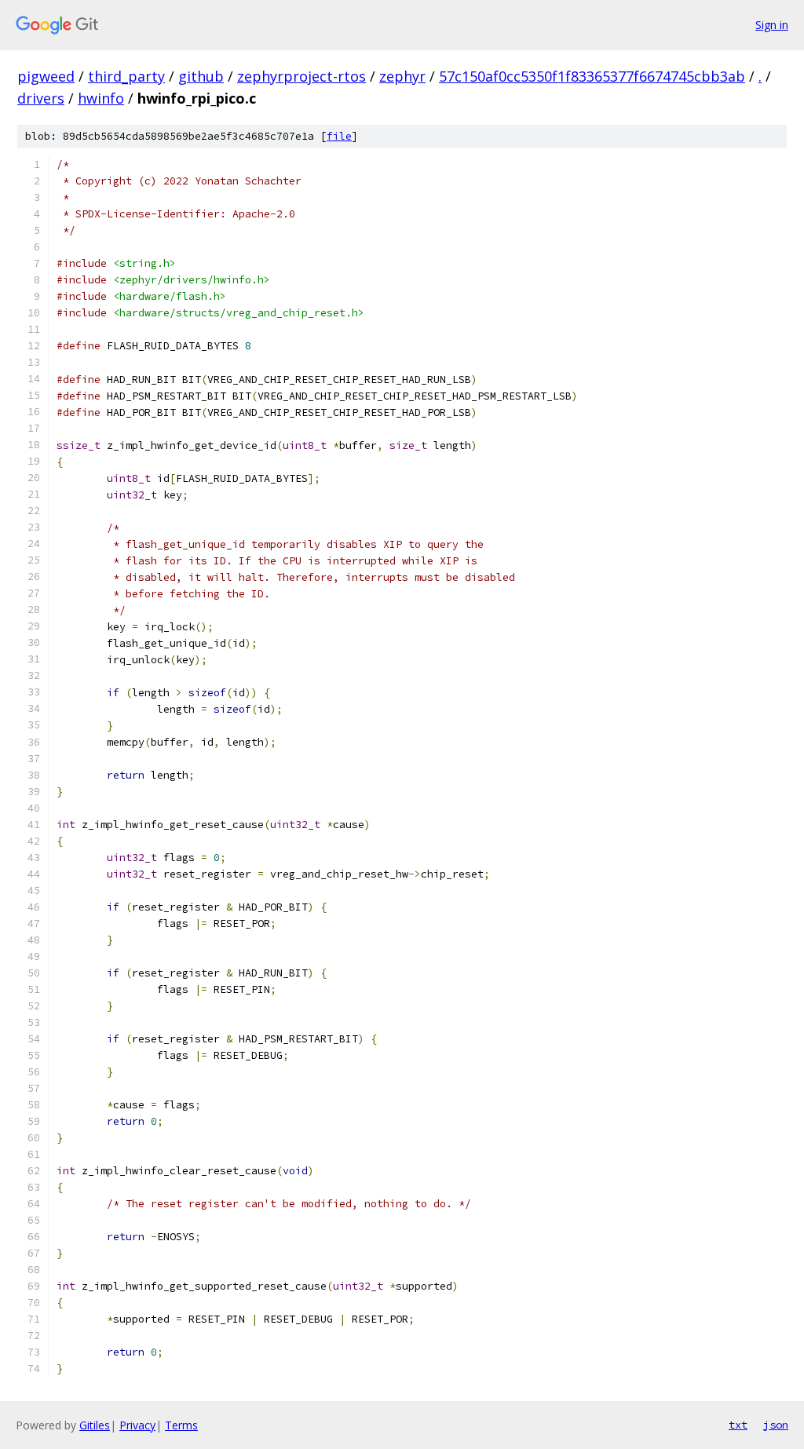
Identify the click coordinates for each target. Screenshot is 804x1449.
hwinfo (101, 98)
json (775, 1425)
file (339, 136)
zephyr (402, 76)
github (201, 76)
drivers (40, 98)
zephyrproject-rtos (301, 76)
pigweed (46, 76)
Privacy (137, 1425)
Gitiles (94, 1425)
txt (738, 1425)
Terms (181, 1425)
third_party (126, 76)
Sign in (771, 24)
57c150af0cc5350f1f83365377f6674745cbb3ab (592, 76)
